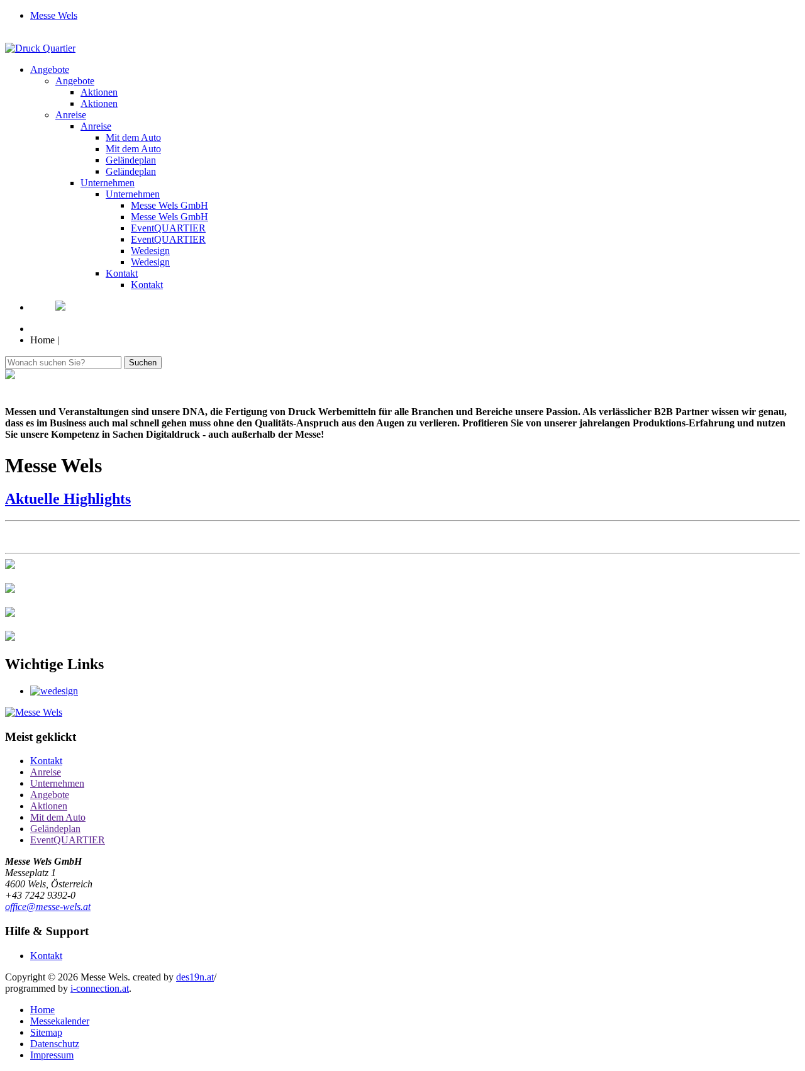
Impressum (52, 1055)
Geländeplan (131, 160)
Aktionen (99, 92)
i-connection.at (99, 988)
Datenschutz (54, 1043)
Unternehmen (107, 182)
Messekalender (59, 1021)
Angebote (49, 69)
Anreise (70, 114)
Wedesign (150, 250)
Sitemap (46, 1032)
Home (42, 1009)
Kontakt (122, 273)
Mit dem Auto (133, 137)
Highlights (68, 499)
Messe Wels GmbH (169, 205)
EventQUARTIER (168, 228)
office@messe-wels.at (48, 906)
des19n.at (195, 977)
